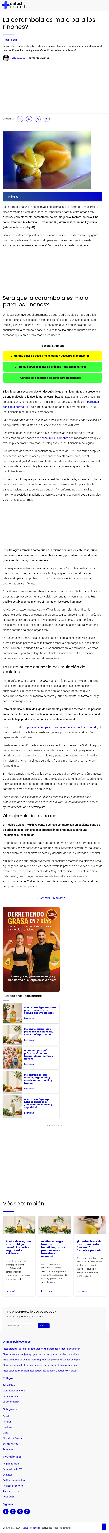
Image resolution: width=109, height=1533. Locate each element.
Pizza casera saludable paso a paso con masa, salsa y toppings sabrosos (40, 1365)
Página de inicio (11, 1463)
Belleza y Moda (10, 1443)
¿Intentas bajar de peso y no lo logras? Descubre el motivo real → (52, 355)
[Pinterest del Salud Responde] (27, 1513)
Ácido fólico (9, 1385)
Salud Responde (30, 1527)
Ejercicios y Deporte (12, 1438)
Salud (14, 40)
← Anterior (43, 898)
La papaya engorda (12, 1396)
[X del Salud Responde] (20, 1513)
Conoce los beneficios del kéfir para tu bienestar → (52, 377)
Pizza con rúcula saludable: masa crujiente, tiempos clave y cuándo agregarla (41, 1359)
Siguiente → (61, 898)
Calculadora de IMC (12, 1469)
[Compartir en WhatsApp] (37, 118)
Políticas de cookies (13, 1485)
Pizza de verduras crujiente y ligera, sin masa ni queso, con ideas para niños (41, 1354)
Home (6, 40)
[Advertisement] (54, 87)
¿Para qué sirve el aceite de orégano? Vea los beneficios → (52, 366)
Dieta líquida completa (14, 1390)
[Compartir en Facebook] (20, 118)
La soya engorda (11, 1401)
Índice (14, 196)
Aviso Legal (8, 1496)
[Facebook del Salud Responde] (6, 1513)
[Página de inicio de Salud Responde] (14, 5)
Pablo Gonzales (18, 58)
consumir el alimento (55, 438)
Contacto (7, 1474)
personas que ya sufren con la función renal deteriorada (62, 727)
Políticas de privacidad (14, 1480)
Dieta (5, 1432)
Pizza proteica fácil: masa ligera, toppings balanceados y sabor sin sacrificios (41, 1348)
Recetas (7, 1421)
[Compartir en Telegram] (46, 118)
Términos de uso (11, 1491)
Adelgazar (8, 1449)
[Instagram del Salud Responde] (13, 1513)
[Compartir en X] (29, 118)
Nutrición (7, 1427)
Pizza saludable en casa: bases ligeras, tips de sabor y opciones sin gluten (40, 1370)
